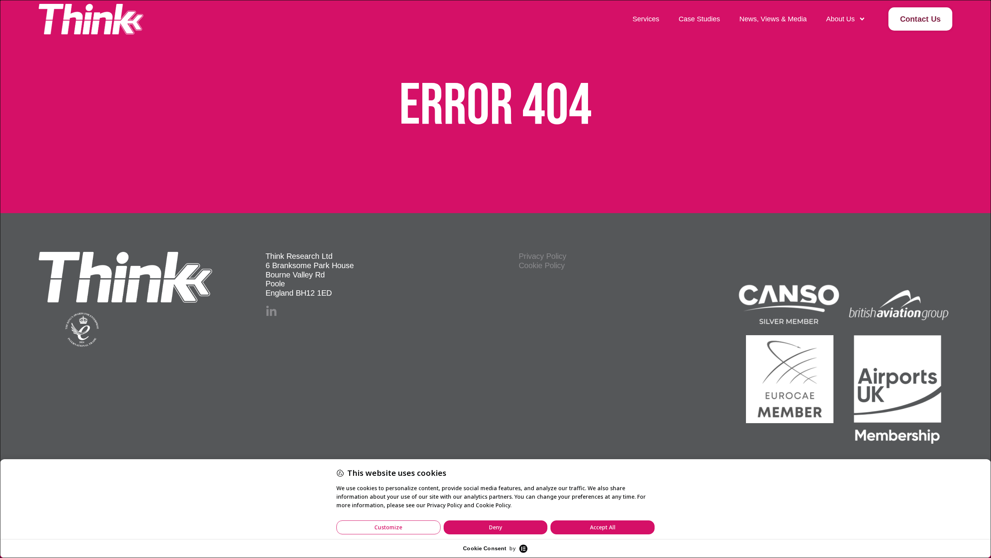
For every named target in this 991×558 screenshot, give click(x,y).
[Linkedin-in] (271, 311)
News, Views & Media (773, 19)
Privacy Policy (542, 256)
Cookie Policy (542, 265)
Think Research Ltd (299, 256)
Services (646, 19)
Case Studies (699, 19)
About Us (840, 19)
